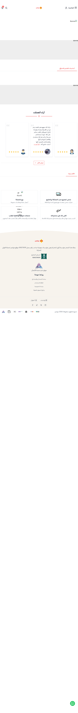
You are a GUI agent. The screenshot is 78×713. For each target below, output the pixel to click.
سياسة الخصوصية (39, 286)
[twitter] (41, 305)
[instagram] (45, 305)
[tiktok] (36, 305)
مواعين (57, 311)
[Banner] (39, 29)
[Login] (66, 8)
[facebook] (32, 305)
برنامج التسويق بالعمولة (39, 290)
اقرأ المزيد (37, 144)
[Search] (6, 8)
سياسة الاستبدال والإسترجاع (39, 279)
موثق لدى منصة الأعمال (39, 270)
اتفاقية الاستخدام (39, 283)
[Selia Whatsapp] (72, 703)
